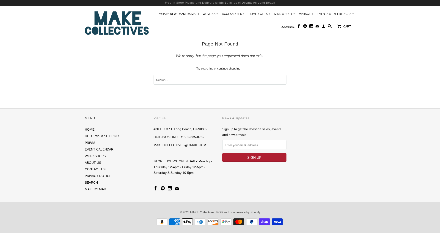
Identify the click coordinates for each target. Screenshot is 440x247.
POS (219, 212)
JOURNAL (287, 26)
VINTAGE (306, 14)
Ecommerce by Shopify (245, 212)
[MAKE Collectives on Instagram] (311, 27)
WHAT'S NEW (167, 14)
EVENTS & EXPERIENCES (335, 14)
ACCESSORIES (233, 14)
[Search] (330, 27)
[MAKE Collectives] (117, 22)
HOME (89, 129)
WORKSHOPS (95, 156)
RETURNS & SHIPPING (102, 136)
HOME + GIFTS (259, 14)
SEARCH (91, 182)
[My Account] (323, 27)
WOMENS (210, 14)
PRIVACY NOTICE (98, 176)
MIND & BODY (284, 14)
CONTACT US (95, 169)
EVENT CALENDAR (99, 149)
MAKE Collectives (202, 212)
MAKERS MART (189, 14)
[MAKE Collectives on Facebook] (299, 27)
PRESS (90, 143)
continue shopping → (230, 68)
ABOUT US (93, 162)
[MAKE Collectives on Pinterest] (305, 27)
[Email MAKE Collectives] (317, 27)
